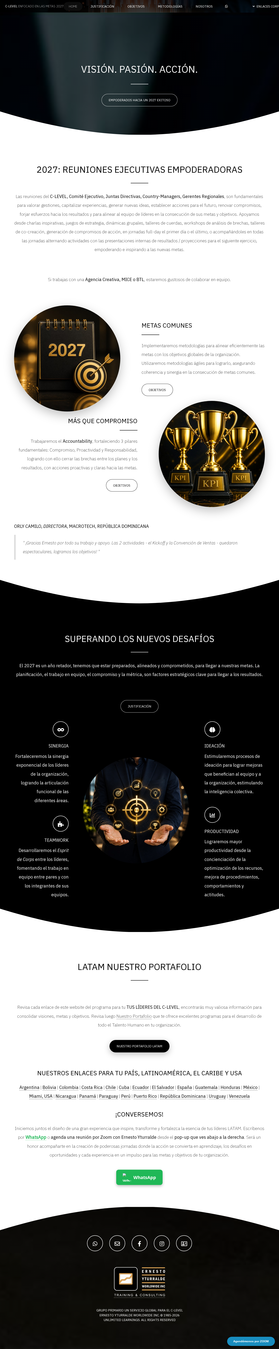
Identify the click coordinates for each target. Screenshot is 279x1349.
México (250, 1087)
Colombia (68, 1087)
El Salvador (163, 1087)
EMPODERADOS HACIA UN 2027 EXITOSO (139, 100)
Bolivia (49, 1087)
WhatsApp (36, 1137)
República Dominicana (183, 1096)
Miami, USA (40, 1096)
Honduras (230, 1087)
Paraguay (108, 1096)
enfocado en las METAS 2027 (34, 6)
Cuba (124, 1087)
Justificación (139, 706)
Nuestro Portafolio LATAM (139, 1046)
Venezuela (239, 1096)
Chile (111, 1087)
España (184, 1087)
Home (73, 6)
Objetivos (157, 390)
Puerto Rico (145, 1096)
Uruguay (217, 1096)
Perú (126, 1096)
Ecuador (140, 1087)
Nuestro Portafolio (134, 1016)
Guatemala (206, 1087)
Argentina (29, 1087)
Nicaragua (66, 1096)
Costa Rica (92, 1087)
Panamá (87, 1096)
